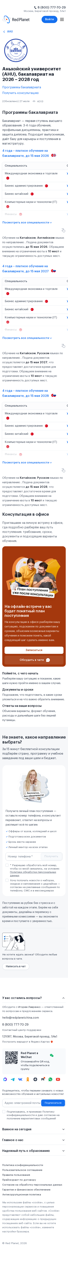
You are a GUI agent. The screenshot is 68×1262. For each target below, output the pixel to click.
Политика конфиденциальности (22, 1165)
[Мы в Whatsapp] (50, 1079)
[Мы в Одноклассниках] (28, 1079)
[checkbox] (6, 865)
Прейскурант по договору (19, 1180)
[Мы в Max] (5, 1079)
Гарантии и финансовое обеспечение (26, 1189)
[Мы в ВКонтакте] (20, 1079)
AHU (10, 31)
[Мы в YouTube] (58, 1079)
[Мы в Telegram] (12, 1079)
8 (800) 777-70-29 (52, 7)
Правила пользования (16, 1175)
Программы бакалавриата (21, 87)
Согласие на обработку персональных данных (32, 1185)
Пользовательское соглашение (22, 1170)
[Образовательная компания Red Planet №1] (16, 19)
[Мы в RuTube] (43, 1079)
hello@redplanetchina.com (20, 1017)
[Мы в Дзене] (35, 1079)
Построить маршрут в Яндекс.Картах (26, 1041)
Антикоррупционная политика (21, 1194)
